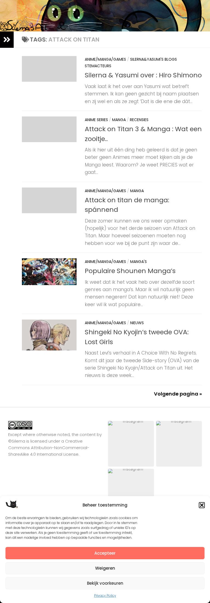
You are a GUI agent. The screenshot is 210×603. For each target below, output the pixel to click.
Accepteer (105, 553)
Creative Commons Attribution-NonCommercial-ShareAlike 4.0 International (48, 447)
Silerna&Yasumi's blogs (153, 59)
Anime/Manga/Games (105, 59)
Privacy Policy (105, 595)
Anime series (96, 119)
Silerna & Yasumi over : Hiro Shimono (143, 75)
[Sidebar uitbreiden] (7, 39)
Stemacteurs (98, 66)
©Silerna (16, 441)
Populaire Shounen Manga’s (130, 270)
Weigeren (105, 568)
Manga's (138, 261)
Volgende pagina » (178, 393)
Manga (119, 119)
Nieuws (137, 323)
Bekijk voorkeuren (105, 583)
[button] (202, 505)
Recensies (139, 119)
